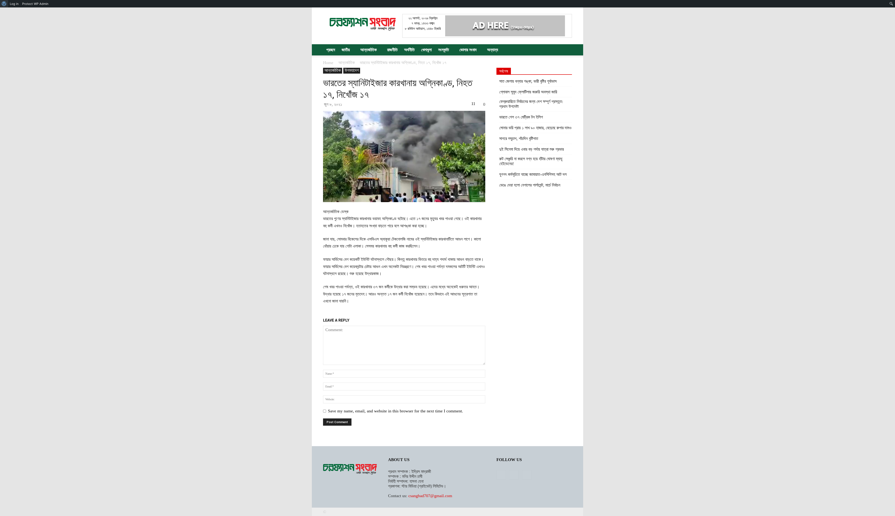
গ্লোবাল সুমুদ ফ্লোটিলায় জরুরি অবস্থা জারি (528, 92)
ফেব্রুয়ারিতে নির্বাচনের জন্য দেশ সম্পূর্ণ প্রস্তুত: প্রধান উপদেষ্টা (531, 104)
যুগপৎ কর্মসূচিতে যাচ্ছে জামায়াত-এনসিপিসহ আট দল (533, 174)
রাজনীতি (392, 50)
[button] (566, 50)
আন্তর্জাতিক (368, 50)
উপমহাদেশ (352, 70)
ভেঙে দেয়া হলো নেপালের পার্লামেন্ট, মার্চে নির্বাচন (529, 185)
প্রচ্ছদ (330, 50)
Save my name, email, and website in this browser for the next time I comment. (395, 411)
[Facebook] (501, 474)
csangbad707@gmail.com (430, 495)
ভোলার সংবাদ (468, 50)
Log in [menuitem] (14, 4)
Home (328, 62)
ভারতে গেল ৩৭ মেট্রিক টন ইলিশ (521, 117)
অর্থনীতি (409, 50)
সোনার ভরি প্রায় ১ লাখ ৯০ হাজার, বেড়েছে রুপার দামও (535, 128)
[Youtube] (526, 474)
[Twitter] (514, 474)
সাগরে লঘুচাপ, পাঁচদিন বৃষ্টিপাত (518, 138)
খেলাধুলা (426, 50)
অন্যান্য (492, 50)
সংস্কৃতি (443, 50)
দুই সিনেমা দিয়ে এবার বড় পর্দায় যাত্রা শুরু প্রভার (531, 149)
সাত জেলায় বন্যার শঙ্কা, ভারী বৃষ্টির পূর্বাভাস (528, 81)
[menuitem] (4, 3)
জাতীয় (346, 50)
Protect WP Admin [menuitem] (35, 4)
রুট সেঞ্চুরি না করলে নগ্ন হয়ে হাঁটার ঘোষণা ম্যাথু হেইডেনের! (530, 161)
